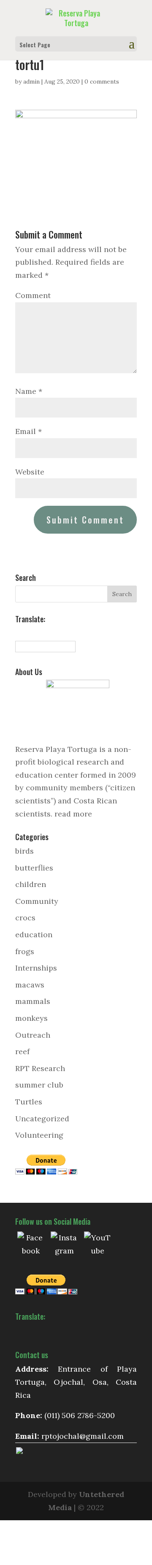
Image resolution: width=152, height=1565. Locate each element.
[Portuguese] (56, 632)
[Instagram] (64, 1245)
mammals (32, 1001)
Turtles (28, 1102)
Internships (36, 968)
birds (24, 851)
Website (29, 472)
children (30, 884)
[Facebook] (30, 1245)
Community (36, 901)
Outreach (32, 1035)
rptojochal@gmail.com (82, 1436)
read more (73, 814)
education (33, 934)
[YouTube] (97, 1245)
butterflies (34, 868)
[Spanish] (19, 632)
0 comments (101, 81)
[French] (38, 632)
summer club (39, 1085)
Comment (33, 295)
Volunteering (39, 1135)
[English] (28, 632)
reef (22, 1051)
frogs (24, 951)
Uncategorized (42, 1118)
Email (28, 431)
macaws (29, 985)
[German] (47, 632)
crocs (25, 917)
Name (28, 391)
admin (31, 81)
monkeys (31, 1018)
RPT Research (40, 1068)
